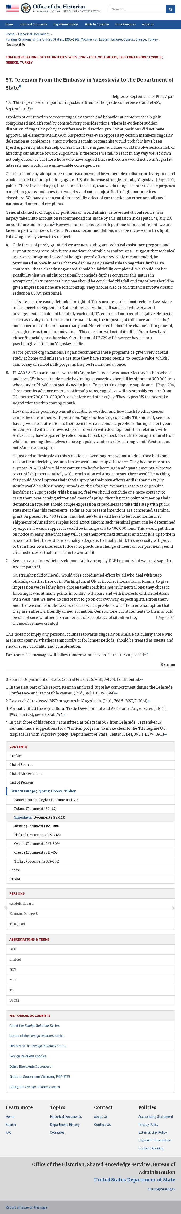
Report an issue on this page (27, 1207)
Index (14, 870)
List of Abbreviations (26, 774)
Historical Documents (66, 1116)
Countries (57, 1132)
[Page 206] (165, 385)
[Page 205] (165, 180)
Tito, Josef (17, 924)
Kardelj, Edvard (21, 904)
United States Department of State (134, 1180)
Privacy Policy (148, 1124)
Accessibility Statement (155, 1116)
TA (11, 990)
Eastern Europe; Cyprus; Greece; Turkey (43, 791)
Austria (36, 826)
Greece (36, 852)
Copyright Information (154, 1140)
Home (10, 1116)
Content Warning (151, 1148)
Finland (37, 835)
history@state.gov (161, 1189)
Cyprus (37, 844)
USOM (14, 1000)
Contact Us (102, 1124)
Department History (65, 1124)
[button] (33, 24)
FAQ (9, 1132)
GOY (12, 970)
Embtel (15, 960)
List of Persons (21, 782)
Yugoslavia (39, 817)
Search (11, 1124)
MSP (12, 980)
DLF (12, 949)
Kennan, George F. (23, 914)
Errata (15, 879)
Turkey (36, 861)
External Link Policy (152, 1132)
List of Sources (21, 765)
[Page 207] (165, 617)
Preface (16, 756)
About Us (101, 1116)
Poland (35, 809)
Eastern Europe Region (46, 800)
